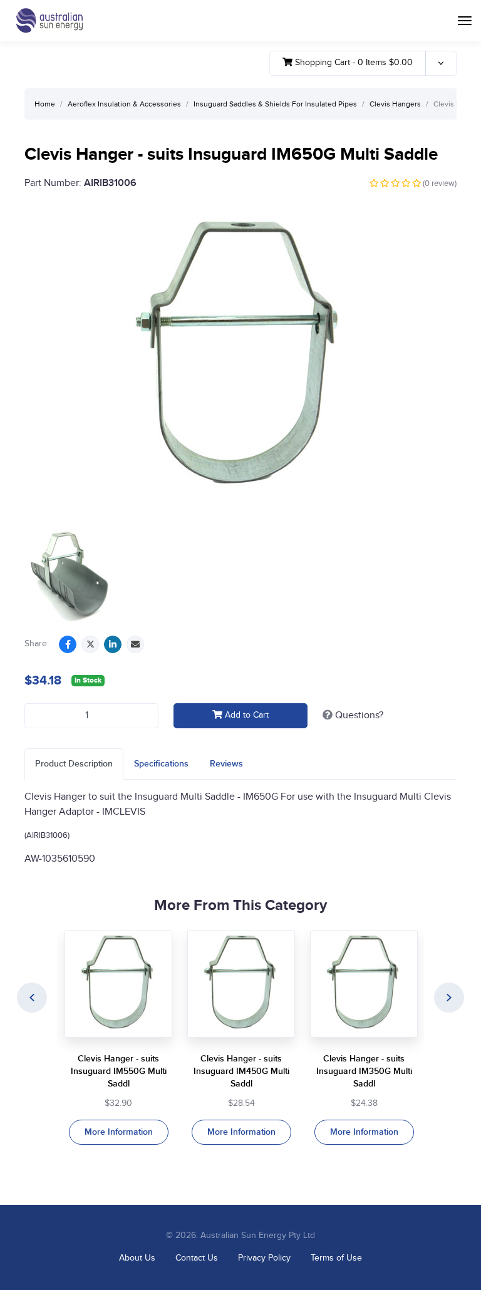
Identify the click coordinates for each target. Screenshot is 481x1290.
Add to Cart (245, 715)
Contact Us (196, 1258)
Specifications (161, 763)
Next (449, 998)
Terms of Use (336, 1258)
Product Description (74, 763)
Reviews (226, 763)
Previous (32, 998)
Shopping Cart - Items (352, 63)
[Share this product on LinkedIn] (113, 644)
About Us (137, 1258)
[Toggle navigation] (464, 20)
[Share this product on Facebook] (67, 644)
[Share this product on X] (90, 644)
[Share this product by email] (135, 644)
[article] (118, 1037)
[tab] (73, 763)
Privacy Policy (264, 1258)
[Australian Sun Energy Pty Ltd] (49, 20)
